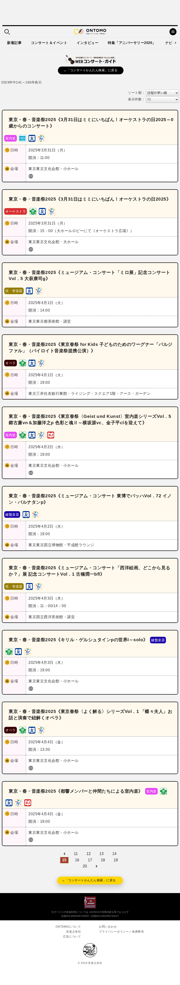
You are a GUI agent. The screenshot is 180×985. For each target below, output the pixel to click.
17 (90, 860)
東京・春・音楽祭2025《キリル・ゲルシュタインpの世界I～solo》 (78, 639)
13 (101, 854)
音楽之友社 (73, 931)
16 (77, 860)
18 (103, 860)
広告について (72, 936)
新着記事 (14, 43)
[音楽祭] (41, 138)
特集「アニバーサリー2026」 (132, 43)
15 (64, 860)
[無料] (22, 138)
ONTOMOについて (68, 926)
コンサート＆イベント (49, 43)
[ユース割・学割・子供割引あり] (32, 211)
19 (116, 860)
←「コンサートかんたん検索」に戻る (91, 70)
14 (114, 854)
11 (76, 854)
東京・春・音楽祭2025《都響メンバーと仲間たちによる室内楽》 (76, 791)
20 (85, 866)
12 (88, 854)
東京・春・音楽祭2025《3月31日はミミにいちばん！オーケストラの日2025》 (90, 199)
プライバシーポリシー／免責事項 (121, 931)
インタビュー (87, 43)
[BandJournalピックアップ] (50, 435)
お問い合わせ (108, 926)
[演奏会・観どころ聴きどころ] (31, 138)
